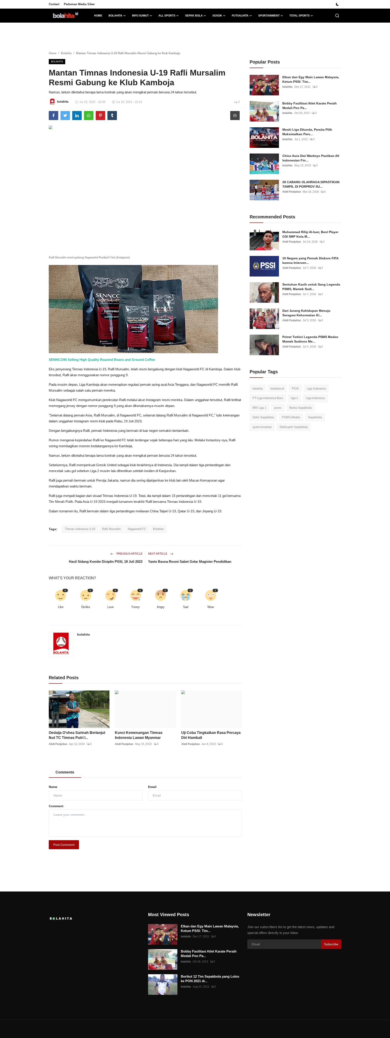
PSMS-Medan (291, 417)
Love (110, 607)
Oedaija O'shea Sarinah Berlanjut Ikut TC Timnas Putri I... (77, 735)
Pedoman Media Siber (79, 4)
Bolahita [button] (115, 15)
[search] (337, 16)
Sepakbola (315, 417)
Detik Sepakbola (263, 417)
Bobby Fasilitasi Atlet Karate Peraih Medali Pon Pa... (309, 106)
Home (98, 15)
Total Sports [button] (299, 15)
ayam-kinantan (262, 427)
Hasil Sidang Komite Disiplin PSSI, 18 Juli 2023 (105, 561)
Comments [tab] (65, 772)
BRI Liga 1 (259, 407)
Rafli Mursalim (111, 529)
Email (152, 787)
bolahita (83, 634)
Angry (161, 607)
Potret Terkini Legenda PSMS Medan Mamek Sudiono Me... (310, 339)
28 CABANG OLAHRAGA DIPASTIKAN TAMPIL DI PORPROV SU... (310, 184)
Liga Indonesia (316, 388)
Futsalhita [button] (240, 15)
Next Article (158, 553)
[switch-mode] (337, 4)
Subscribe (331, 944)
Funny (136, 607)
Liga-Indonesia (315, 398)
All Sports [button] (166, 15)
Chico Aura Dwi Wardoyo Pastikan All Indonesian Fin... (310, 158)
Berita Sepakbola (300, 407)
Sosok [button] (217, 15)
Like (60, 607)
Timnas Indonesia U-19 (80, 529)
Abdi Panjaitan (58, 744)
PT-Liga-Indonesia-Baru (268, 398)
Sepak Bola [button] (194, 15)
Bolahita (66, 53)
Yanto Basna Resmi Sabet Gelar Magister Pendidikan (189, 561)
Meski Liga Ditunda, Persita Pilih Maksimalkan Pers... (307, 132)
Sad (185, 607)
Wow (210, 607)
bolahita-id (277, 388)
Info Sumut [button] (140, 15)
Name (53, 787)
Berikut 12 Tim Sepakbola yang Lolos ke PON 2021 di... (210, 978)
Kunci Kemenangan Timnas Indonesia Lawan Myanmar (138, 735)
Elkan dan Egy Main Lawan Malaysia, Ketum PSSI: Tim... (310, 79)
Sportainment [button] (269, 15)
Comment (56, 806)
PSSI (295, 388)
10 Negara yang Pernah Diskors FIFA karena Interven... (310, 260)
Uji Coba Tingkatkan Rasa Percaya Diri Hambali (211, 735)
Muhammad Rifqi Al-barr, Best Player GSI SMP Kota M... (310, 234)
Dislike (85, 607)
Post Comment (63, 844)
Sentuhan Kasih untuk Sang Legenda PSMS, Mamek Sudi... (311, 287)
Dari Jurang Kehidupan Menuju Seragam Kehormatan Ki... (306, 313)
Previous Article (129, 553)
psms (277, 407)
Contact (54, 4)
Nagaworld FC (137, 529)
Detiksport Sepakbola (294, 427)
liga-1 (294, 398)
